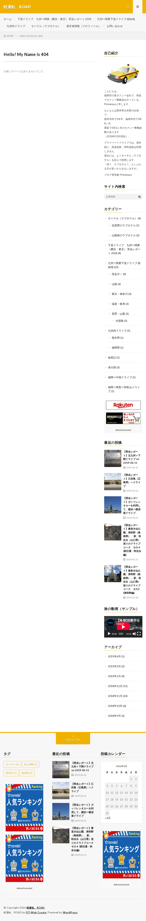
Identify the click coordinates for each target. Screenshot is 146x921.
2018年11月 (115, 696)
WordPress (70, 912)
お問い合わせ (115, 26)
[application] (123, 627)
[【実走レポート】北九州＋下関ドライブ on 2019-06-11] (112, 458)
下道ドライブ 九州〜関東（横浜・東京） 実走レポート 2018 (54, 19)
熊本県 (116, 337)
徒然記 (112, 357)
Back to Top (73, 739)
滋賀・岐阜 (118, 303)
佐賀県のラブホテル (124, 225)
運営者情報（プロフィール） (83, 26)
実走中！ (117, 274)
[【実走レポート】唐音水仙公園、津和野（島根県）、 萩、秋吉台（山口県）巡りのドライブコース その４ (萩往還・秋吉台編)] (112, 531)
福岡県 (116, 347)
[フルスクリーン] (139, 634)
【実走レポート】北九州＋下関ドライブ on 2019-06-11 (82, 766)
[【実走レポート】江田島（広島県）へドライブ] (112, 481)
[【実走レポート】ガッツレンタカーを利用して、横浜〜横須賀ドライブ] (112, 504)
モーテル (12, 764)
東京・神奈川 (120, 293)
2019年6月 (114, 656)
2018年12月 (115, 686)
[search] (139, 197)
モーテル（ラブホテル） (45, 26)
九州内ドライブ (16, 26)
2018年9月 (114, 715)
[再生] (109, 634)
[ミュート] (134, 634)
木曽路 (120, 320)
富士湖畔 (30, 764)
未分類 (112, 367)
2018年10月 (115, 705)
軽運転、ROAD (36, 907)
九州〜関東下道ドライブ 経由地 (116, 19)
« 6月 (108, 818)
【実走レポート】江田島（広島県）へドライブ (82, 787)
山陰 (114, 284)
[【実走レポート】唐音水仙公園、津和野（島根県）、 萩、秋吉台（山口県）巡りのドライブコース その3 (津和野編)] (112, 573)
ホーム (8, 19)
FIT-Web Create (36, 912)
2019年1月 (114, 676)
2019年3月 (114, 666)
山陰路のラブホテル (124, 235)
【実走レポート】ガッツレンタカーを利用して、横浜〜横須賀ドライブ (131, 505)
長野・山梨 (118, 313)
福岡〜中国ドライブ (120, 377)
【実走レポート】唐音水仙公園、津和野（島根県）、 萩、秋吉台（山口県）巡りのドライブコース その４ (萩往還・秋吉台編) (132, 540)
